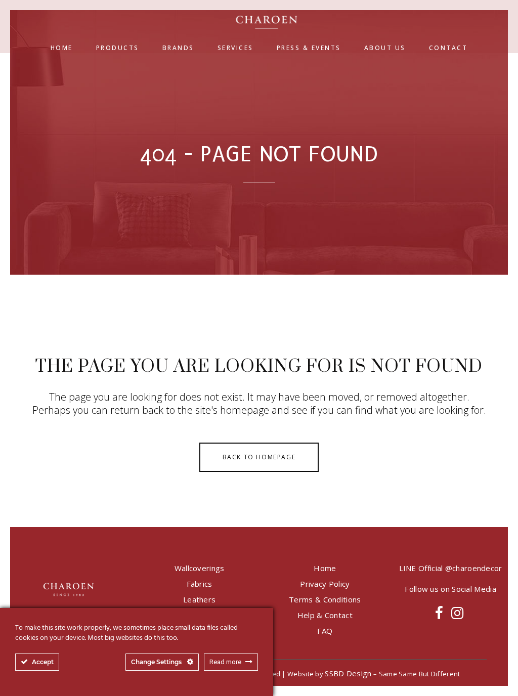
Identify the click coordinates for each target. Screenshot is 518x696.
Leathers (199, 599)
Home (325, 568)
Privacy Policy (325, 583)
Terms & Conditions (325, 599)
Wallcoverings (200, 568)
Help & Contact (325, 615)
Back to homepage (259, 457)
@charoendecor (473, 568)
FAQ (324, 630)
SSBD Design (348, 673)
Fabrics (199, 583)
